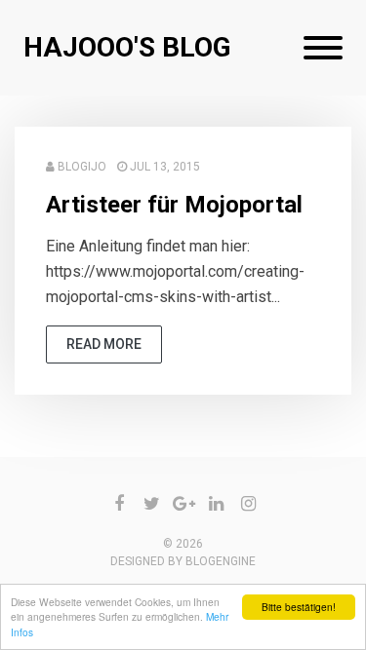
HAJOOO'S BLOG (127, 47)
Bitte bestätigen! (299, 606)
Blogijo (82, 166)
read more (104, 344)
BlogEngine (220, 561)
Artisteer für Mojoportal (174, 204)
